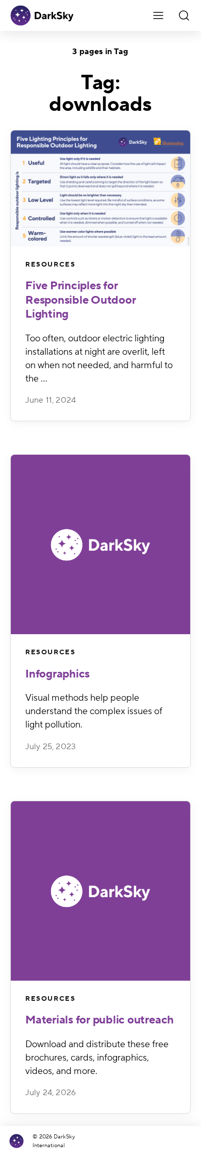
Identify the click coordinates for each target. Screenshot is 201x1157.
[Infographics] (100, 544)
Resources (50, 264)
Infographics (57, 674)
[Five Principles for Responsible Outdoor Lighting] (100, 188)
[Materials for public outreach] (100, 891)
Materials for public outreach (99, 1020)
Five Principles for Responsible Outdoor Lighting (80, 299)
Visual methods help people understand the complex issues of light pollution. (93, 711)
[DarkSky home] (19, 1141)
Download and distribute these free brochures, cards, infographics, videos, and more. (97, 1057)
